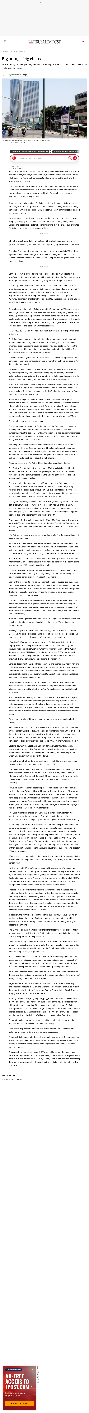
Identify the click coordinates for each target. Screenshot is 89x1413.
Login (81, 41)
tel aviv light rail (7, 1079)
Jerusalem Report (19, 51)
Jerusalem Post (7, 51)
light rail (19, 1079)
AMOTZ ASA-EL (16, 166)
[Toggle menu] (5, 41)
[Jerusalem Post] (44, 42)
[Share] (4, 75)
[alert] (19, 1388)
